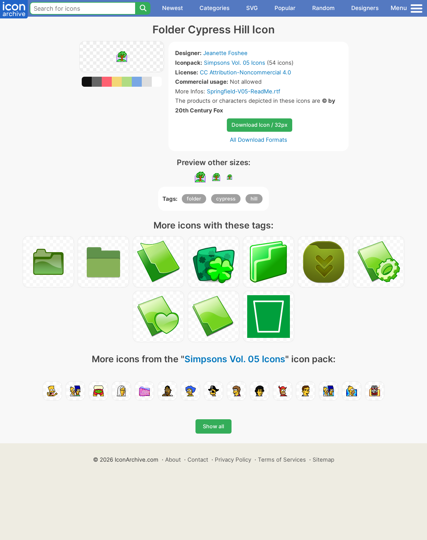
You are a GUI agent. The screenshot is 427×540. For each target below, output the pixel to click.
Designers (365, 8)
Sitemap (323, 459)
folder (194, 198)
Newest (172, 8)
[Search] (142, 8)
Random (323, 8)
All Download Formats (258, 139)
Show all (213, 426)
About (173, 459)
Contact (197, 459)
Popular (285, 8)
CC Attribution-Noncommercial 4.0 (245, 72)
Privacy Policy (233, 459)
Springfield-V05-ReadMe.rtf (243, 91)
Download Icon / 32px (260, 124)
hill (254, 198)
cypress (226, 198)
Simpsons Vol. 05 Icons (234, 62)
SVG (252, 8)
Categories (214, 8)
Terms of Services (282, 459)
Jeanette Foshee (225, 53)
